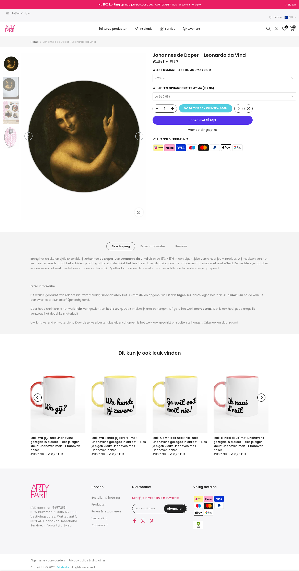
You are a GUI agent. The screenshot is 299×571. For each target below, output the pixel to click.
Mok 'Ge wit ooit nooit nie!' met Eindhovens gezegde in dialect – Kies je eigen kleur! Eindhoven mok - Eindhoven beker (180, 444)
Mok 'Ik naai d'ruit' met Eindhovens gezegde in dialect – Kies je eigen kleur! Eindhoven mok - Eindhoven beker (239, 444)
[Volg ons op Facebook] (134, 521)
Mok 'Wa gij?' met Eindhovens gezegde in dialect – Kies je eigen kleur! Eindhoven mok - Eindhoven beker (55, 444)
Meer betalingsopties (202, 129)
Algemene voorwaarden (48, 560)
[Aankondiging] (149, 4)
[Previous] (28, 136)
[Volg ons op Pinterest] (151, 521)
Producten (99, 504)
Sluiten (9, 4)
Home (35, 42)
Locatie (277, 17)
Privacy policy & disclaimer (88, 560)
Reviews (181, 246)
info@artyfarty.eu (20, 13)
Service (170, 29)
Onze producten (115, 29)
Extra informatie (152, 246)
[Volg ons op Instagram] (143, 521)
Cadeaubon (100, 525)
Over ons (194, 29)
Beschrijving (121, 246)
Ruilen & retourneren (106, 511)
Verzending (99, 518)
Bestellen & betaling (106, 498)
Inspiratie (146, 29)
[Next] (139, 136)
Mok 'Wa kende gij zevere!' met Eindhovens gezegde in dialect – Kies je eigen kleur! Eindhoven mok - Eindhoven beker (119, 444)
